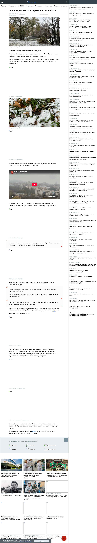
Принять (42, 541)
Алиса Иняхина (44, 14)
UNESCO (21, 6)
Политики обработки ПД (25, 541)
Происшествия (39, 6)
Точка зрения (29, 6)
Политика (57, 6)
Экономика (49, 6)
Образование (12, 6)
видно (54, 311)
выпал (34, 431)
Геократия (4, 6)
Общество (64, 6)
